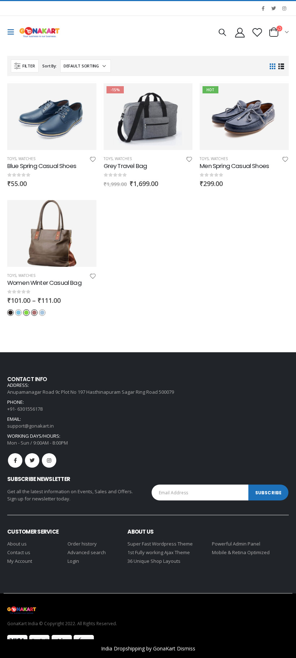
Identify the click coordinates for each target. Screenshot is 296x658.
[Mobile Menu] (12, 32)
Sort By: (49, 66)
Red (34, 312)
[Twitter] (273, 8)
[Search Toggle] (222, 32)
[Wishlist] (257, 32)
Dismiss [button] (186, 648)
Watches (26, 158)
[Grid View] (272, 66)
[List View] (281, 66)
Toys (11, 158)
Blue (18, 312)
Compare (84, 111)
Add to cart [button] (84, 95)
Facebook (15, 460)
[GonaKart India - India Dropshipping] (39, 32)
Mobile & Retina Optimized (241, 552)
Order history (82, 543)
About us (17, 543)
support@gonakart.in (30, 426)
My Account (19, 561)
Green (26, 312)
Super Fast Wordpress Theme (160, 543)
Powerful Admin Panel (236, 543)
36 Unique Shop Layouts (153, 561)
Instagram (49, 460)
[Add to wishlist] (92, 160)
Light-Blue (42, 312)
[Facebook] (263, 8)
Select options (84, 212)
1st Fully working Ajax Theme (158, 552)
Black (10, 312)
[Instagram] (284, 8)
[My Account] (239, 32)
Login (73, 561)
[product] (51, 116)
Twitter (32, 460)
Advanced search (87, 552)
